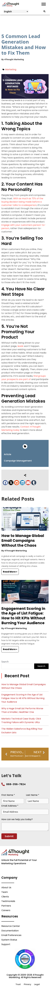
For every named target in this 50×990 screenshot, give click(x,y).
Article (7, 454)
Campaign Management (18, 460)
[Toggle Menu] (43, 4)
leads (20, 346)
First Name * (8, 795)
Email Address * (9, 805)
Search (5, 661)
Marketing (10, 69)
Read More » (10, 571)
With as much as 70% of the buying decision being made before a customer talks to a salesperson (22, 202)
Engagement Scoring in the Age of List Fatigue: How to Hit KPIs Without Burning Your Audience (23, 615)
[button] (5, 482)
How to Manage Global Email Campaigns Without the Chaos (22, 540)
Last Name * (32, 795)
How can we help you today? (17, 819)
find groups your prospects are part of (23, 377)
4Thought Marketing (14, 59)
